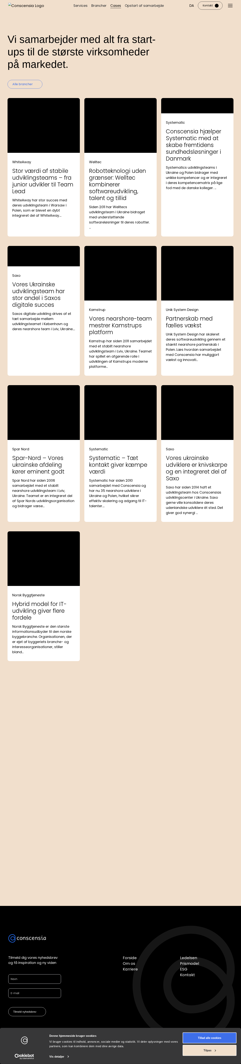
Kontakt (208, 5)
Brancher (99, 5)
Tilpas (207, 1050)
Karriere (130, 969)
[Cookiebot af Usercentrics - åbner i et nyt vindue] (24, 1056)
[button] (191, 5)
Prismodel (189, 963)
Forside (130, 957)
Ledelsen (188, 957)
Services (80, 5)
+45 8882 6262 (157, 855)
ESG (183, 969)
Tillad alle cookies (209, 1037)
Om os (129, 963)
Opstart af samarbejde (144, 5)
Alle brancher (22, 84)
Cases (115, 5)
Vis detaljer (56, 1056)
